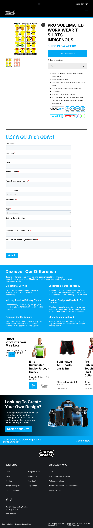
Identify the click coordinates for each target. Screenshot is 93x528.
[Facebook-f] (7, 499)
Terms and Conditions (23, 524)
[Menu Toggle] (39, 4)
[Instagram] (11, 499)
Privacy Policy (7, 524)
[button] (11, 354)
